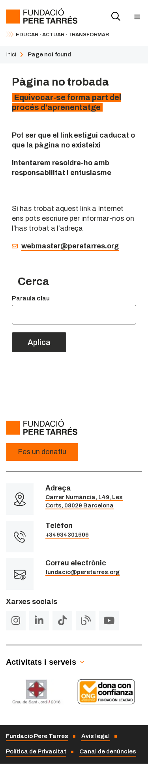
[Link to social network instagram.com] (16, 620)
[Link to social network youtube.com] (109, 620)
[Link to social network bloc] (86, 620)
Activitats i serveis (41, 662)
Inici (11, 54)
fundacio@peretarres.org (82, 572)
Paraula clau (31, 298)
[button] (137, 17)
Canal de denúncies (107, 751)
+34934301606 (67, 534)
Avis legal (95, 736)
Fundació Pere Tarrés (37, 736)
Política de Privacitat (36, 751)
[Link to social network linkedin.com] (39, 620)
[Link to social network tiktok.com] (62, 620)
